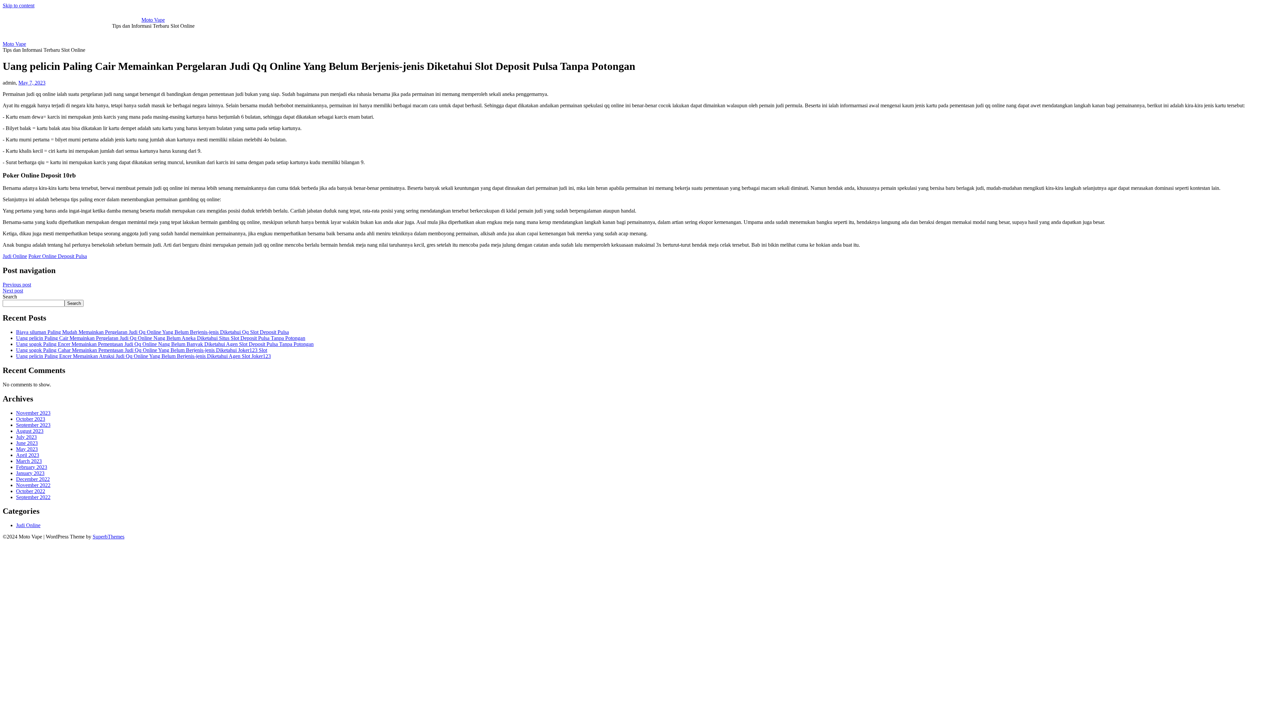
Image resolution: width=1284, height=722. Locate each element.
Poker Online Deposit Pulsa (57, 256)
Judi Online (15, 256)
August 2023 (29, 431)
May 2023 (27, 449)
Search (10, 296)
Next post (13, 290)
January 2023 (30, 473)
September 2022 (33, 497)
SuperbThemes (108, 536)
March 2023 (29, 461)
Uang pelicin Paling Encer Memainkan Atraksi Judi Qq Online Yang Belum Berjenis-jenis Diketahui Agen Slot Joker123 (143, 356)
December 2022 (33, 479)
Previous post (17, 284)
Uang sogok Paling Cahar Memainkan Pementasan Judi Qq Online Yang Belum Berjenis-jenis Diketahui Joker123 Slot (141, 350)
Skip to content (18, 5)
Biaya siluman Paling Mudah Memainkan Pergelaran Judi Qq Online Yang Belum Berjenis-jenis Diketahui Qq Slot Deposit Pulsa (152, 332)
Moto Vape (153, 20)
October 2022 (30, 491)
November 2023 (33, 413)
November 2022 (33, 485)
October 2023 (30, 419)
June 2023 (27, 443)
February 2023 (31, 467)
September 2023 (33, 425)
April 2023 (27, 455)
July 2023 (26, 437)
